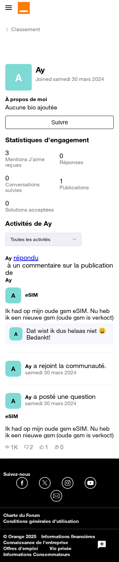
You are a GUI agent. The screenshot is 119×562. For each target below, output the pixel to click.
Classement (25, 29)
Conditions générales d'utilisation (41, 521)
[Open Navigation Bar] (10, 8)
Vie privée (60, 548)
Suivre (59, 122)
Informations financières (68, 536)
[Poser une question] (102, 544)
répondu (26, 257)
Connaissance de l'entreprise (35, 542)
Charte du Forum (21, 515)
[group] (11, 447)
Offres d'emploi (20, 548)
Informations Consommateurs (36, 554)
